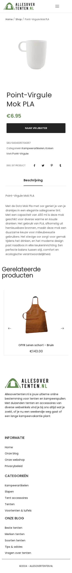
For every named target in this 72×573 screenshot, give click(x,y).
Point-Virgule (20, 153)
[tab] (33, 182)
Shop (19, 19)
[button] (9, 328)
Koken (49, 148)
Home (9, 19)
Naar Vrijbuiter (36, 128)
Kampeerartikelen (33, 148)
